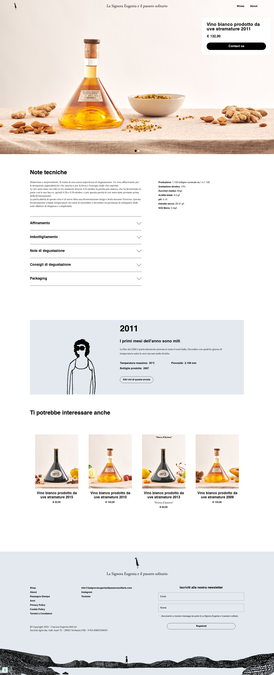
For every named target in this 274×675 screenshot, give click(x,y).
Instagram (86, 592)
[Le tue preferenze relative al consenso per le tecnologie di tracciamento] (5, 670)
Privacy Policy (37, 605)
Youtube (85, 597)
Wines (240, 6)
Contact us (236, 46)
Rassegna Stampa (40, 597)
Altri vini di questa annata (136, 380)
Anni (32, 601)
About (253, 6)
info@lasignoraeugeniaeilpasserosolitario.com (106, 588)
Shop (33, 588)
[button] (136, 151)
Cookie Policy (37, 609)
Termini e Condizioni (41, 614)
